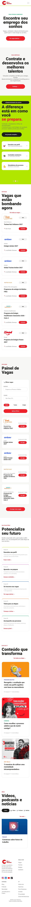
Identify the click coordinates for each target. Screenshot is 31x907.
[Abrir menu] (15, 181)
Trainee (15, 405)
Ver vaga (23, 426)
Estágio (24, 405)
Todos (6, 405)
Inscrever (23, 228)
